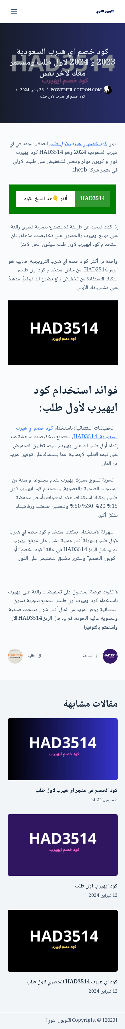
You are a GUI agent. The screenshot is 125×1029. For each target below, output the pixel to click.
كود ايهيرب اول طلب (96, 886)
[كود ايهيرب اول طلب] (63, 845)
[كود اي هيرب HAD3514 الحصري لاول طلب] (63, 941)
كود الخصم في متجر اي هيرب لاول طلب (77, 790)
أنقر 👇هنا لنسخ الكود (45, 198)
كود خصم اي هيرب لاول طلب (62, 96)
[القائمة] (14, 12)
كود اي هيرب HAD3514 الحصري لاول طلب (72, 982)
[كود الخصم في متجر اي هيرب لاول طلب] (63, 749)
